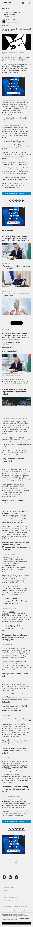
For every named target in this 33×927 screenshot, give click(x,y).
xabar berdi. (19, 61)
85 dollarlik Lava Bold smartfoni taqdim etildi (15, 295)
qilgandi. (5, 149)
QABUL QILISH (16, 923)
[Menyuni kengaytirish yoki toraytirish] (30, 3)
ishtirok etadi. (6, 538)
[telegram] (16, 877)
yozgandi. (26, 179)
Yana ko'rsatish (16, 323)
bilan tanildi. (6, 701)
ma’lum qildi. (14, 736)
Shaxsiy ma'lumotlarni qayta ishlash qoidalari (17, 894)
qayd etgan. (13, 496)
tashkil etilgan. (11, 782)
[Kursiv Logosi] (7, 2)
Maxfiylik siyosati (9, 887)
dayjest (4, 347)
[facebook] (4, 877)
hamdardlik (10, 347)
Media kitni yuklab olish (10, 897)
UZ (26, 3)
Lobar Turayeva (11, 19)
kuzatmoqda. (12, 744)
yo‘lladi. (4, 631)
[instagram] (10, 877)
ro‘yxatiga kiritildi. (19, 815)
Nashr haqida (8, 883)
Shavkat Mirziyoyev (15, 422)
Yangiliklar (5, 8)
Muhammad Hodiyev (13, 342)
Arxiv (5, 890)
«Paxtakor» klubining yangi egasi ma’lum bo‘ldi (16, 267)
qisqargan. (12, 669)
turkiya (8, 25)
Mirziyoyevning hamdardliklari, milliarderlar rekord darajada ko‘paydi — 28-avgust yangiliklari (16, 238)
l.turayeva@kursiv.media (12, 22)
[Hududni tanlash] (23, 3)
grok (3, 25)
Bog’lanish (7, 900)
